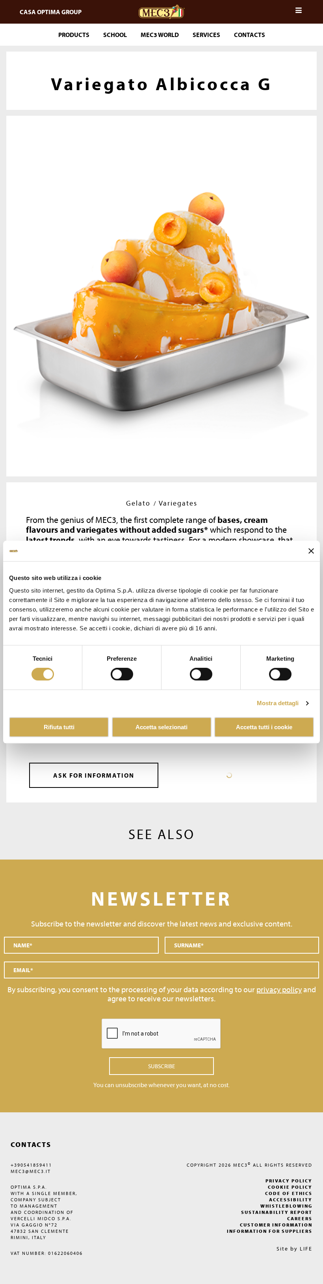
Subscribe (161, 1066)
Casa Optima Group (51, 11)
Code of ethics (288, 1193)
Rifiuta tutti (59, 727)
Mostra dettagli (278, 703)
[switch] (201, 674)
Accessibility (290, 1199)
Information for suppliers (269, 1231)
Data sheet (229, 775)
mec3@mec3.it (31, 1171)
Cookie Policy (290, 1187)
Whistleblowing (286, 1206)
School (115, 35)
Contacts (249, 35)
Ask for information (93, 775)
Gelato (138, 503)
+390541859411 (31, 1165)
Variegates (178, 503)
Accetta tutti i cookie (264, 727)
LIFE (306, 1248)
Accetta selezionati (161, 727)
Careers (299, 1218)
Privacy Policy (288, 1181)
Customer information (276, 1225)
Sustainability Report (276, 1212)
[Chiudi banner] (311, 551)
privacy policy (279, 989)
